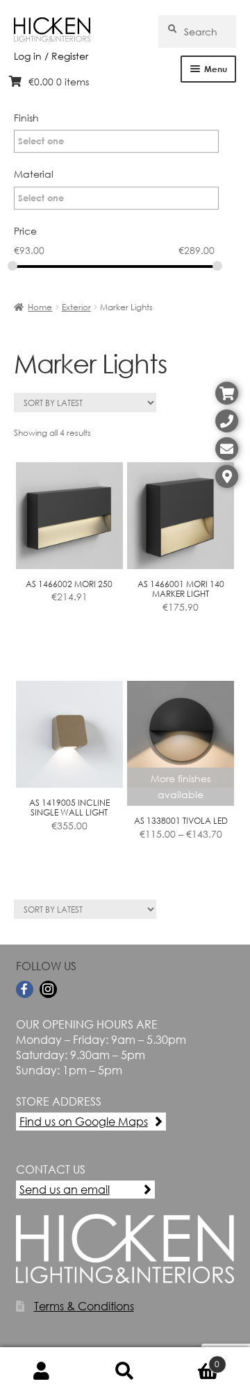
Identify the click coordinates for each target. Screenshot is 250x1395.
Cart (193, 1359)
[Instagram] (48, 989)
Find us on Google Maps (83, 1121)
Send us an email (64, 1189)
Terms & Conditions (84, 1306)
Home (40, 307)
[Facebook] (24, 989)
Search (125, 1371)
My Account (41, 1371)
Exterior (76, 307)
